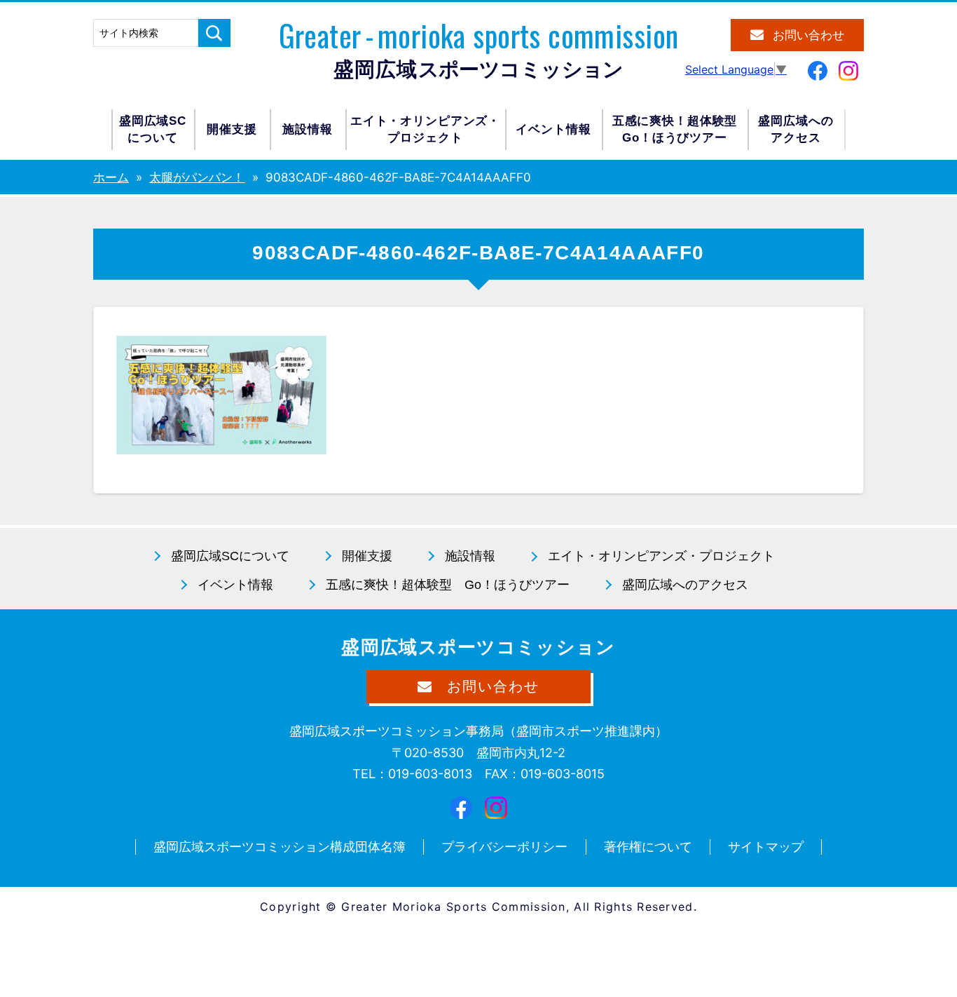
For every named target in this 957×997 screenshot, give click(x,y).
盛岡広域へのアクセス (795, 129)
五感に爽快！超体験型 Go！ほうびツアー (448, 585)
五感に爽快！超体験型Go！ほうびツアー (675, 129)
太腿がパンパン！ (197, 177)
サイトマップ (766, 846)
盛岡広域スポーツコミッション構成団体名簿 (279, 846)
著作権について (648, 846)
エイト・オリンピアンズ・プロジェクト (425, 129)
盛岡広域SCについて (152, 129)
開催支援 (231, 129)
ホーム (111, 177)
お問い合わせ (808, 35)
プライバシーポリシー (504, 846)
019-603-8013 (430, 773)
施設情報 (307, 129)
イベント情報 (553, 129)
